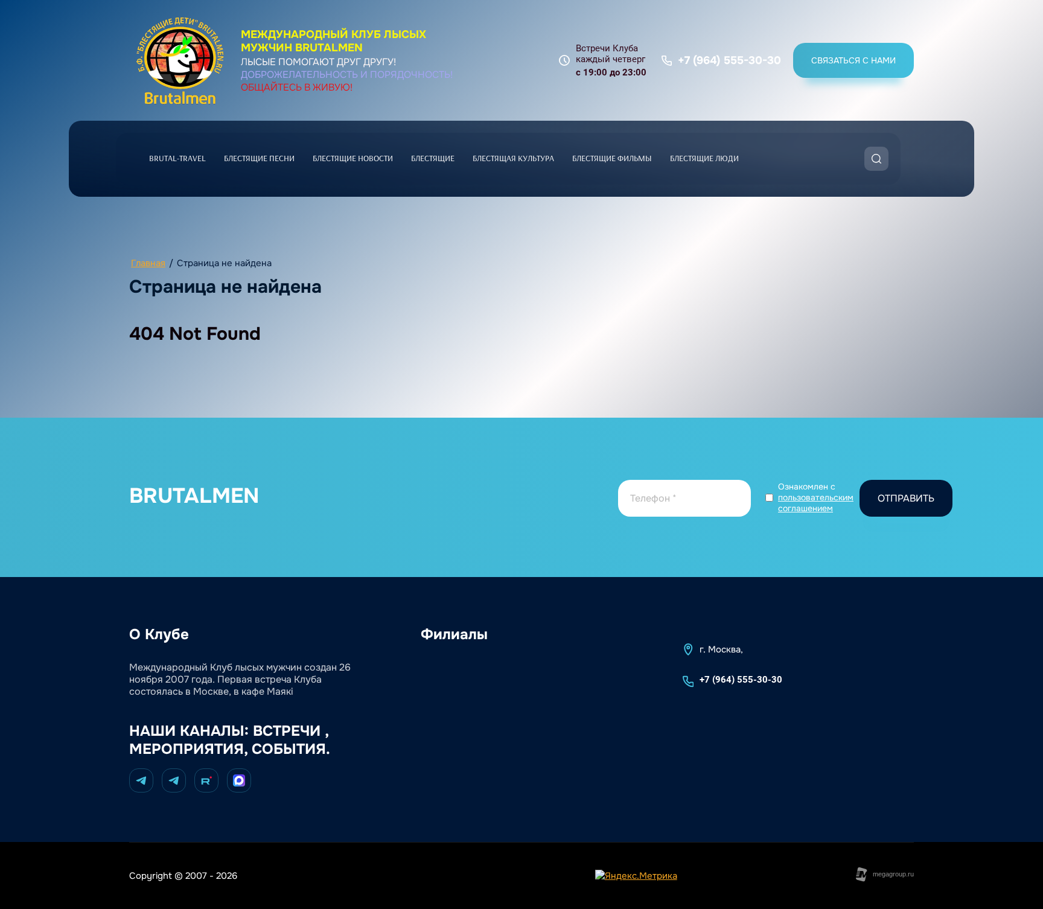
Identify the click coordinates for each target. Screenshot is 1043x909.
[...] (772, 159)
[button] (853, 60)
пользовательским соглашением (815, 503)
